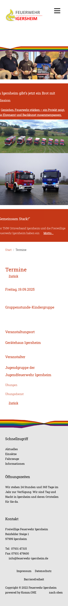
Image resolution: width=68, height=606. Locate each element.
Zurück (13, 276)
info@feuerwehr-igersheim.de (28, 558)
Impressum (24, 571)
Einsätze (11, 454)
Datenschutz (43, 571)
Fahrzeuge (12, 459)
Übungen (11, 385)
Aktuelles (11, 449)
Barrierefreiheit (34, 579)
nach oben (56, 592)
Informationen (15, 463)
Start (8, 250)
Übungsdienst (14, 394)
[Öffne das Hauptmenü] (57, 11)
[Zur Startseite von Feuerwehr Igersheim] (34, 15)
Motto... (49, 233)
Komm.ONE (28, 592)
